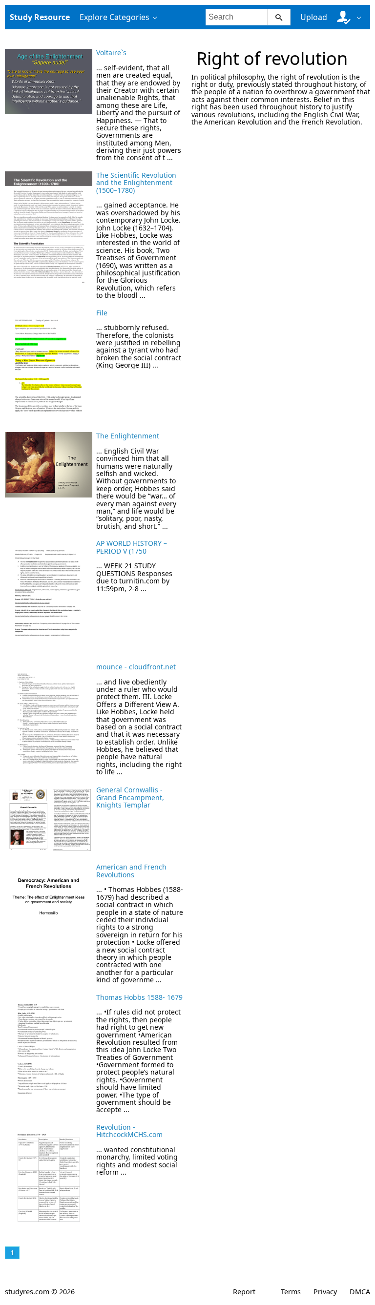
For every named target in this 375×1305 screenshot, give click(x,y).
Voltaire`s (111, 52)
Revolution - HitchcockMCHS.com (129, 1130)
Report (244, 1291)
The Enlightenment (127, 435)
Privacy (325, 1291)
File (101, 312)
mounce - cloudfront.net (136, 666)
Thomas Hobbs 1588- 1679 (139, 997)
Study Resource (40, 17)
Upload (313, 17)
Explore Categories (114, 17)
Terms (291, 1291)
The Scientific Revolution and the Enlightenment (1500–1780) (136, 182)
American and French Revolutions (131, 870)
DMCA (360, 1291)
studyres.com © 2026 (40, 1291)
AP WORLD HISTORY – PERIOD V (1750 (131, 547)
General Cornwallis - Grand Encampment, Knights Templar (130, 797)
